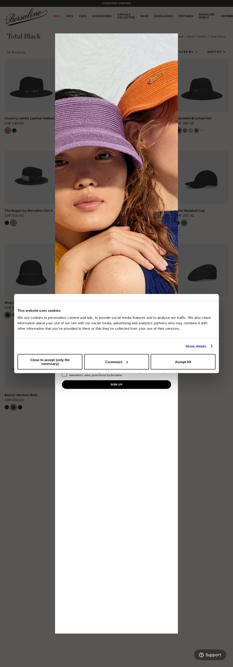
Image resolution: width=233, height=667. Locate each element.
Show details (195, 346)
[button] (173, 38)
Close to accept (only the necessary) (50, 362)
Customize (113, 362)
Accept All (183, 362)
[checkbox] (64, 373)
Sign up (116, 384)
